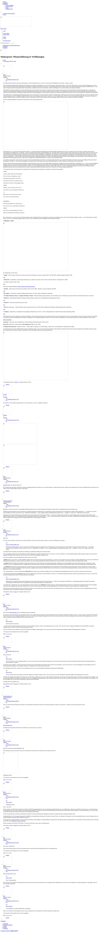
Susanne (5, 485)
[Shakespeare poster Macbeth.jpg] (35, 149)
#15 (7, 902)
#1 (6, 80)
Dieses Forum (6, 34)
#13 (7, 843)
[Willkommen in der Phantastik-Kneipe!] (16, 26)
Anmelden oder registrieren (9, 13)
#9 (6, 702)
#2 (6, 400)
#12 (7, 798)
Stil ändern (3, 921)
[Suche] (13, 43)
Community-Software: (9, 930)
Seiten (4, 37)
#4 (6, 482)
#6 (6, 535)
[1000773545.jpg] (20, 464)
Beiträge (5, 77)
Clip (4, 277)
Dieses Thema (6, 33)
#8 (6, 652)
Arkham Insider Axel (13, 612)
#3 (6, 421)
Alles (4, 31)
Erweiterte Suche (7, 40)
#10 (7, 723)
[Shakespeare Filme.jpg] (35, 270)
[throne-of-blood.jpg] (20, 442)
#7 (6, 610)
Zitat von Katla (9, 621)
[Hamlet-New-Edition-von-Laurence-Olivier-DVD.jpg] (10, 772)
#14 (7, 871)
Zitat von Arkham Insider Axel (12, 544)
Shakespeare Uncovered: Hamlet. (18, 820)
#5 (6, 507)
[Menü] (1, 11)
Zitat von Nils (9, 658)
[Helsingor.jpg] (35, 379)
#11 (6, 746)
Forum (4, 38)
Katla (4, 60)
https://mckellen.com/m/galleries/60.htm (26, 286)
